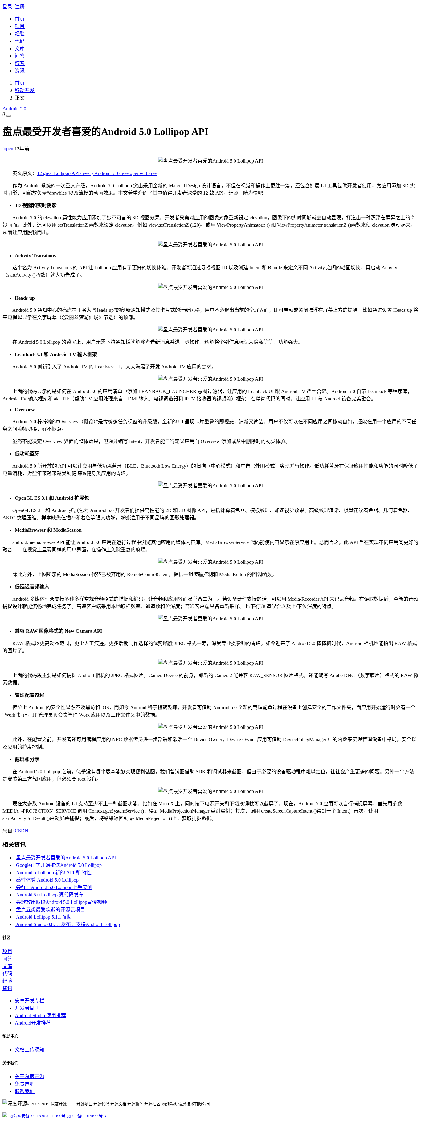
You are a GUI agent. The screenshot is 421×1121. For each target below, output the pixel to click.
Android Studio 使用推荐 (40, 1015)
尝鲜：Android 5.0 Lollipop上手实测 (53, 887)
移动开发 (25, 90)
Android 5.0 (14, 108)
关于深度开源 (29, 1076)
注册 (20, 6)
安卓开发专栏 (29, 1000)
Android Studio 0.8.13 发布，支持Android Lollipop (67, 924)
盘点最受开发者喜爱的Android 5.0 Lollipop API (65, 857)
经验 (20, 33)
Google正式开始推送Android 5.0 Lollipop (58, 865)
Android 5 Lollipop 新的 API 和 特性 (53, 872)
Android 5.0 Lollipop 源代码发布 (49, 894)
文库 (20, 48)
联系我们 (25, 1091)
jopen (7, 148)
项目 (20, 26)
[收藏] (8, 116)
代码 (20, 41)
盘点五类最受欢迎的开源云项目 (50, 909)
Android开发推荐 (33, 1023)
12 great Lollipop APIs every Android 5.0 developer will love (97, 173)
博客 (20, 63)
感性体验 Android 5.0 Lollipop (47, 880)
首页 (20, 19)
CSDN (21, 830)
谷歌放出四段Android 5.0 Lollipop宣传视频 (61, 902)
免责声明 (25, 1083)
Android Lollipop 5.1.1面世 (43, 917)
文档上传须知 (29, 1049)
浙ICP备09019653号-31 (87, 1116)
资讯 (20, 70)
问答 (20, 56)
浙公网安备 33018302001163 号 (36, 1116)
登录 (7, 6)
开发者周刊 (27, 1008)
